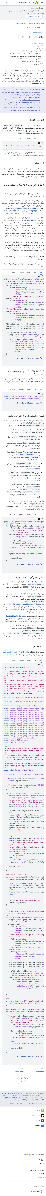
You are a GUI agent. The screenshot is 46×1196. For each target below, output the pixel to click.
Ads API (30, 2)
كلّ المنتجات (41, 1177)
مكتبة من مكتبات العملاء (9, 652)
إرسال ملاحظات (37, 32)
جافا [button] (41, 139)
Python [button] (21, 139)
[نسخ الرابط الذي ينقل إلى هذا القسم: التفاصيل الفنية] (28, 120)
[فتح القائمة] (42, 2)
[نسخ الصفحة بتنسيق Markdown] (23, 37)
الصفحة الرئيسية (40, 23)
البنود (42, 1186)
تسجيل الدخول (7, 2)
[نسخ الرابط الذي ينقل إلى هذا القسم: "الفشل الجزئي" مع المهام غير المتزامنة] (12, 577)
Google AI (41, 1174)
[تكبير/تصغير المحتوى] (32, 43)
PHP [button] (28, 139)
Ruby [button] (13, 139)
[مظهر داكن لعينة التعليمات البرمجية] (39, 143)
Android (41, 1160)
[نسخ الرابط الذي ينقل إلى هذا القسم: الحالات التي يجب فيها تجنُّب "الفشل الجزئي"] (42, 188)
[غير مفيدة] (26, 27)
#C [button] (35, 139)
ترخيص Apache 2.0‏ (8, 1095)
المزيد (13, 272)
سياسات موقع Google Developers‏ (16, 1097)
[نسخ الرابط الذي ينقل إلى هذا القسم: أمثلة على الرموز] (27, 646)
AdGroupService (20, 97)
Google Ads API (21, 23)
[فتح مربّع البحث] (14, 2)
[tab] (41, 138)
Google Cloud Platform (36, 1170)
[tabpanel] (23, 145)
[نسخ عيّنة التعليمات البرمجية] (42, 143)
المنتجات (31, 23)
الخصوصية (36, 1186)
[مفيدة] (30, 27)
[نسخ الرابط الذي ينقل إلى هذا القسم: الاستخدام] (33, 163)
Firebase (41, 1167)
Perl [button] (5, 139)
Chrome (41, 1163)
